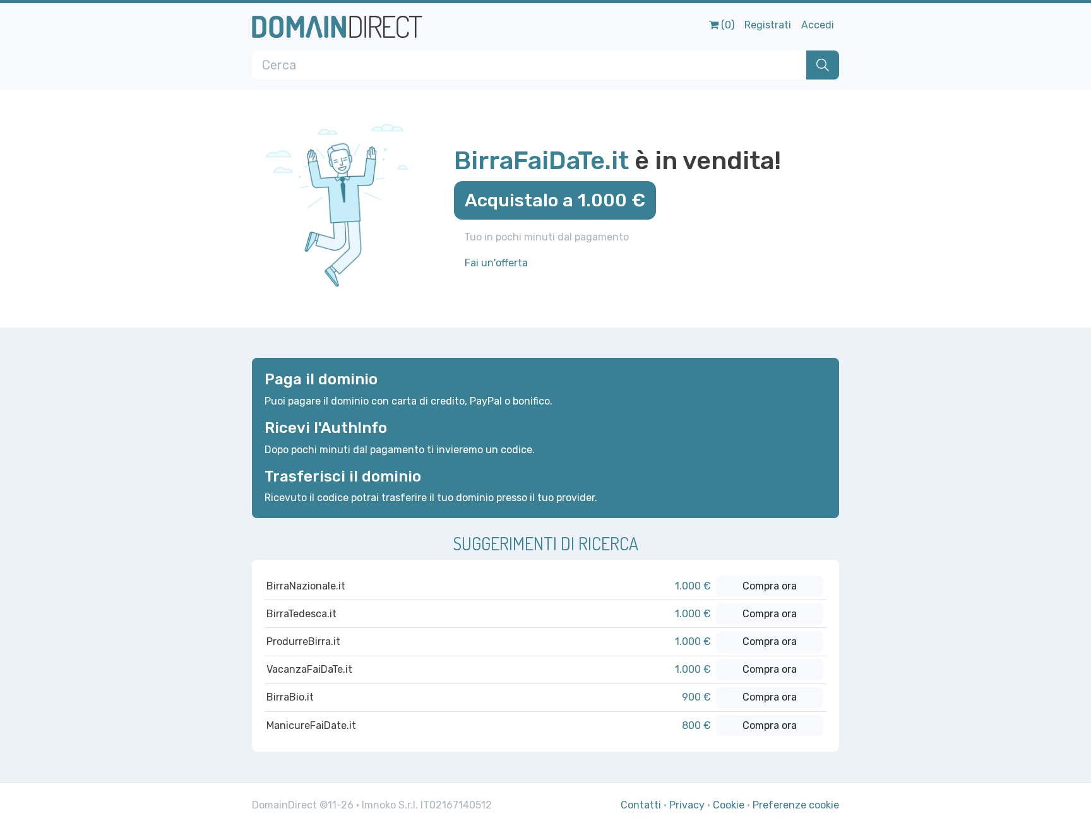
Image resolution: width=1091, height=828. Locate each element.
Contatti (641, 805)
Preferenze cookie (796, 805)
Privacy (687, 805)
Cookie (728, 805)
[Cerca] (822, 65)
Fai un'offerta (496, 263)
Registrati (767, 25)
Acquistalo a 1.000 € (555, 200)
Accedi (817, 25)
